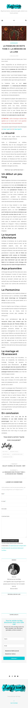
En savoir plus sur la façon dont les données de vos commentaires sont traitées (14, 548)
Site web (4, 508)
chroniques (14, 43)
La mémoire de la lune (17, 454)
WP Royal (18, 696)
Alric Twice (5, 451)
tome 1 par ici (7, 129)
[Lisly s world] (14, 6)
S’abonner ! (14, 658)
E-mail (4, 501)
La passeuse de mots (7, 456)
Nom (3, 493)
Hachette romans (14, 451)
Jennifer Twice (6, 454)
